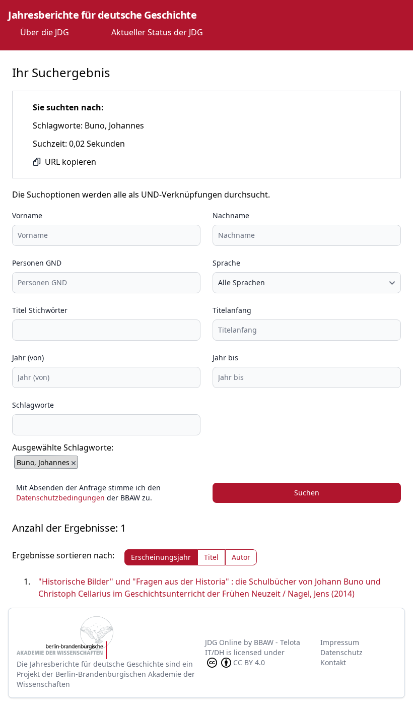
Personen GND (36, 263)
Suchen (306, 492)
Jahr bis (225, 357)
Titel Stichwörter (39, 310)
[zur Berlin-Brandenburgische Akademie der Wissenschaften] (111, 637)
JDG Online (223, 642)
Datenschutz (341, 652)
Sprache (226, 263)
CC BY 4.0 (249, 662)
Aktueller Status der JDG (157, 32)
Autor (241, 557)
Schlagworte (33, 405)
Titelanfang (232, 310)
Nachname (231, 215)
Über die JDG (44, 32)
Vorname (27, 215)
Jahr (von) (28, 357)
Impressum (339, 642)
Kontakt (333, 662)
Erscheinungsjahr (161, 557)
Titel (211, 557)
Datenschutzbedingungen (60, 497)
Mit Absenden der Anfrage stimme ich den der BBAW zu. (88, 492)
